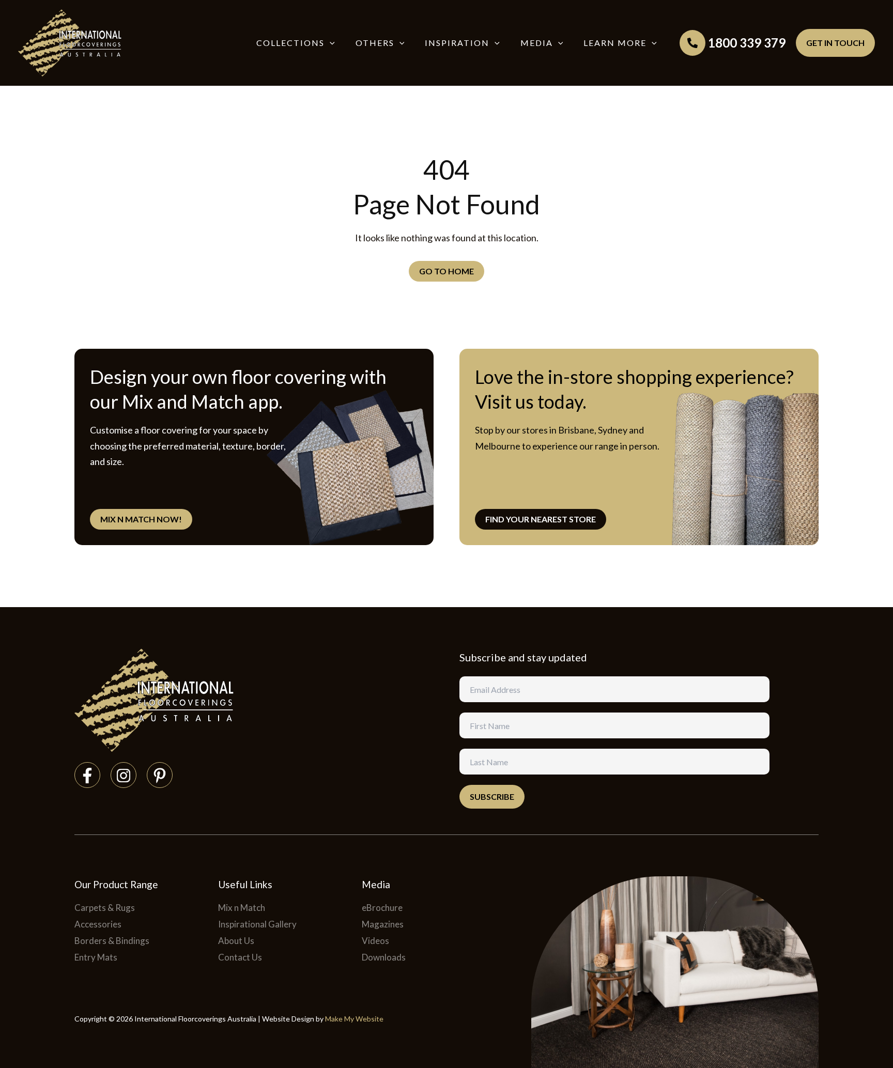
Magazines (383, 924)
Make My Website (354, 1018)
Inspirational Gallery (257, 924)
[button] (330, 43)
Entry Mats (95, 957)
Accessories (97, 924)
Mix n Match (241, 907)
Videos (375, 940)
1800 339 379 (747, 42)
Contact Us (240, 957)
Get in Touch (835, 43)
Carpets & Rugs (104, 907)
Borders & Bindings (111, 940)
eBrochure (382, 907)
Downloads (384, 957)
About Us (236, 940)
